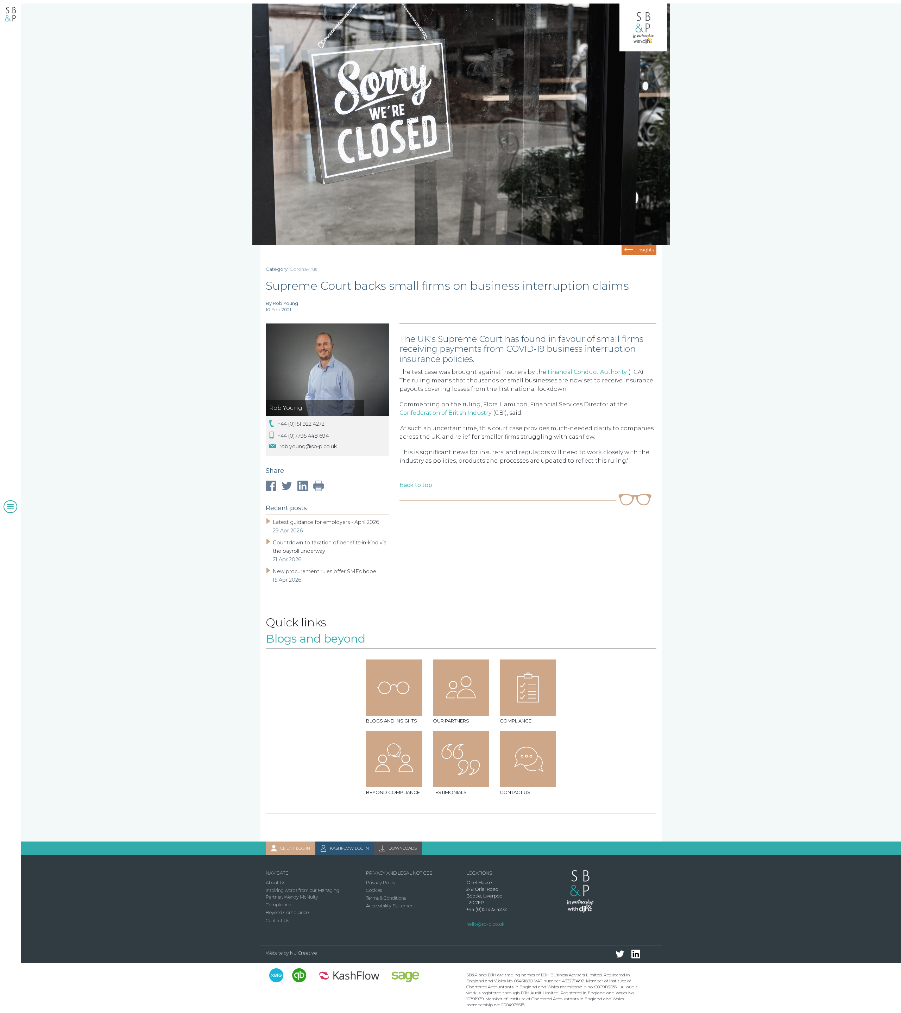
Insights (645, 249)
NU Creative (303, 953)
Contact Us (277, 920)
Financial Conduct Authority (587, 372)
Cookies (374, 890)
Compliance (278, 904)
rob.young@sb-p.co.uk (308, 446)
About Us (275, 882)
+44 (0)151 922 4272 (301, 424)
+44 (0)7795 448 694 (303, 435)
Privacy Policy (381, 882)
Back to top (415, 485)
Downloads (403, 848)
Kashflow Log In (349, 848)
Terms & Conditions (386, 898)
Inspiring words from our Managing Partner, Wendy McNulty (302, 894)
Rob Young (285, 408)
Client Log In (295, 848)
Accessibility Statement (390, 905)
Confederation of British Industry (445, 412)
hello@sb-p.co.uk (485, 924)
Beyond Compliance (287, 912)
